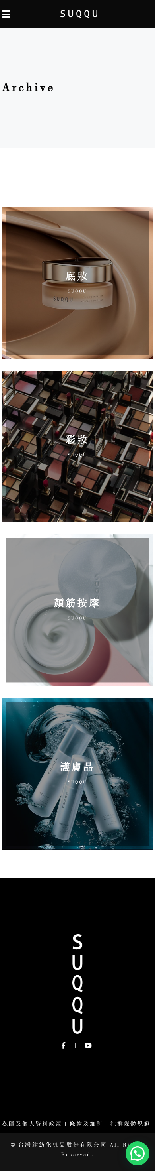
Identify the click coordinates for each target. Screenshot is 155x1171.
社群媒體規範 (131, 1124)
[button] (137, 1153)
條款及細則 (86, 1124)
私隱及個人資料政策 (32, 1124)
